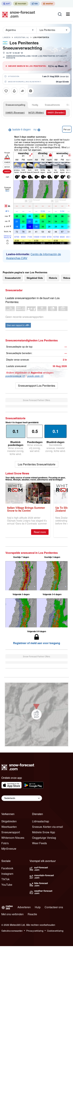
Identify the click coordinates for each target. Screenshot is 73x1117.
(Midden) (36, 112)
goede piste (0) (35, 376)
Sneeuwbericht (13, 277)
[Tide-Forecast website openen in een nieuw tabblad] (35, 3)
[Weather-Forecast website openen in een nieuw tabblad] (48, 3)
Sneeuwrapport (10, 832)
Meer (7, 191)
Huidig (35, 104)
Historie (53, 277)
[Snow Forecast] (17, 14)
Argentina (21, 37)
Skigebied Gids (35, 277)
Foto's (5, 843)
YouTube (6, 885)
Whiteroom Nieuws (12, 838)
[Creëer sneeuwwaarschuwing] (14, 90)
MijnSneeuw (8, 849)
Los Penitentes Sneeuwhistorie (36, 464)
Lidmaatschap (40, 821)
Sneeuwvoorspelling (15, 104)
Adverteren (24, 907)
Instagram (7, 874)
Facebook (7, 868)
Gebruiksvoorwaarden (12, 930)
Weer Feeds (39, 843)
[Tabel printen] (30, 90)
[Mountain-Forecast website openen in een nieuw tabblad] (20, 3)
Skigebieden (9, 821)
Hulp (38, 907)
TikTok (5, 879)
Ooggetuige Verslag (44, 838)
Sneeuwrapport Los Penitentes (36, 386)
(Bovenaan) (15, 112)
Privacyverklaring (34, 930)
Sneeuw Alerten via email (47, 827)
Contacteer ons (54, 907)
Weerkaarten (9, 827)
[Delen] (22, 90)
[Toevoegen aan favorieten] (6, 90)
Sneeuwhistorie (52, 104)
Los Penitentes (41, 37)
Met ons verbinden (12, 914)
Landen (6, 37)
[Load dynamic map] (36, 714)
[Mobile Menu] (68, 14)
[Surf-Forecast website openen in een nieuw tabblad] (6, 3)
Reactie (32, 914)
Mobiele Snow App (43, 832)
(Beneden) (56, 112)
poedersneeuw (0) (15, 376)
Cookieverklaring (55, 930)
